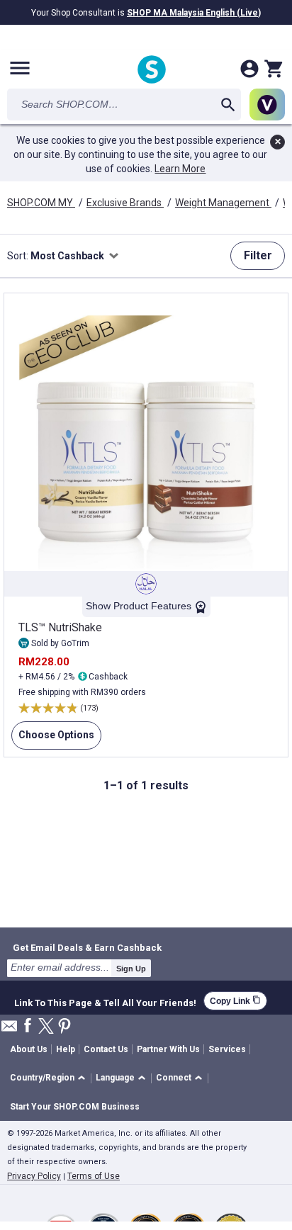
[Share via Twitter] (46, 1027)
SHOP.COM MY (41, 202)
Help (65, 1049)
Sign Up (131, 968)
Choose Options (52, 739)
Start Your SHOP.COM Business (75, 1107)
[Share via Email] (9, 1030)
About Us (28, 1049)
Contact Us (106, 1049)
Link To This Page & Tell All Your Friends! (105, 1001)
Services (227, 1049)
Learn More (180, 168)
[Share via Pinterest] (64, 1027)
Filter (258, 255)
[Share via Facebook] (27, 1026)
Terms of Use (93, 1176)
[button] (50, 1079)
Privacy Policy (34, 1176)
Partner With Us (168, 1049)
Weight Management (223, 202)
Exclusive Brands (125, 202)
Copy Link (235, 1000)
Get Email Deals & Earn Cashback (87, 947)
